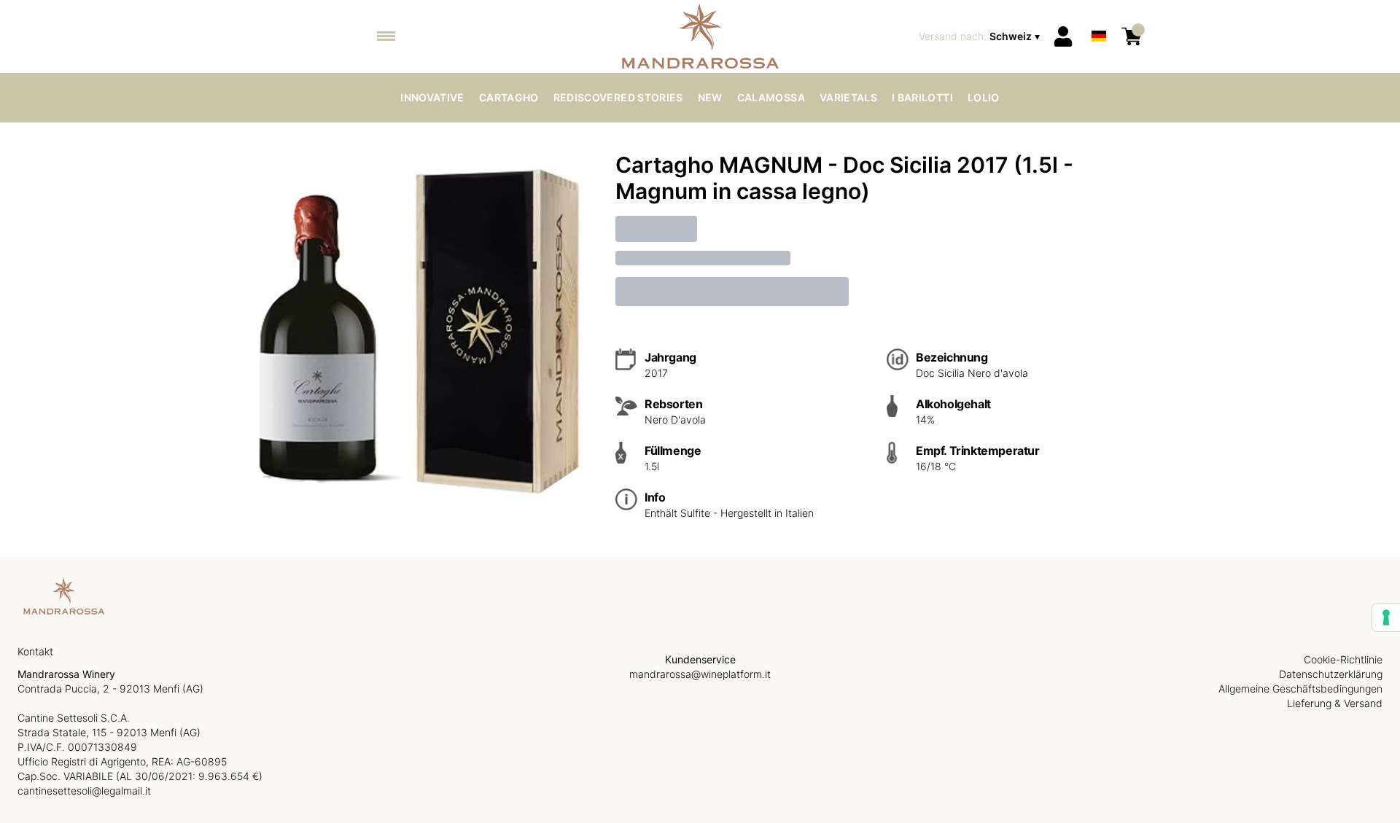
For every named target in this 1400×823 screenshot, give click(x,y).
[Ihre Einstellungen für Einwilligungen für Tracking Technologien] (1386, 617)
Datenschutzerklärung (1330, 674)
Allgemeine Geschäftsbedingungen (1300, 688)
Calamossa (771, 97)
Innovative (432, 97)
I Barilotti (922, 97)
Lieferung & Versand (1334, 703)
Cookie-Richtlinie (1343, 659)
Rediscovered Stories (618, 97)
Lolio (984, 97)
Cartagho (509, 97)
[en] (1099, 17)
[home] (700, 36)
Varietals (848, 97)
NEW (710, 97)
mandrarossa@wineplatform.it (700, 674)
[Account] (1063, 36)
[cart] (1131, 36)
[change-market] (981, 36)
